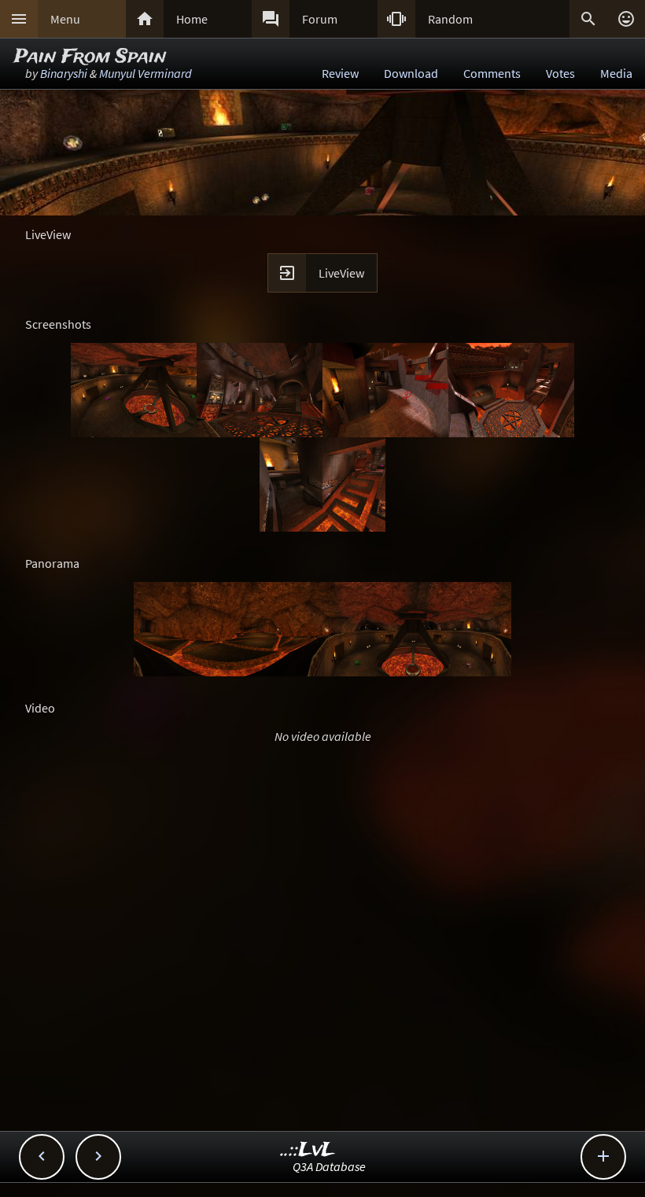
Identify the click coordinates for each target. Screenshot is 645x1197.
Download (411, 73)
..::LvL (308, 1150)
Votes (560, 73)
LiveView (341, 273)
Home (192, 19)
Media (616, 73)
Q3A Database (329, 1166)
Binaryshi (63, 73)
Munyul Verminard (145, 73)
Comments (492, 73)
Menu (65, 19)
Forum (319, 19)
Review (340, 73)
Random (450, 19)
